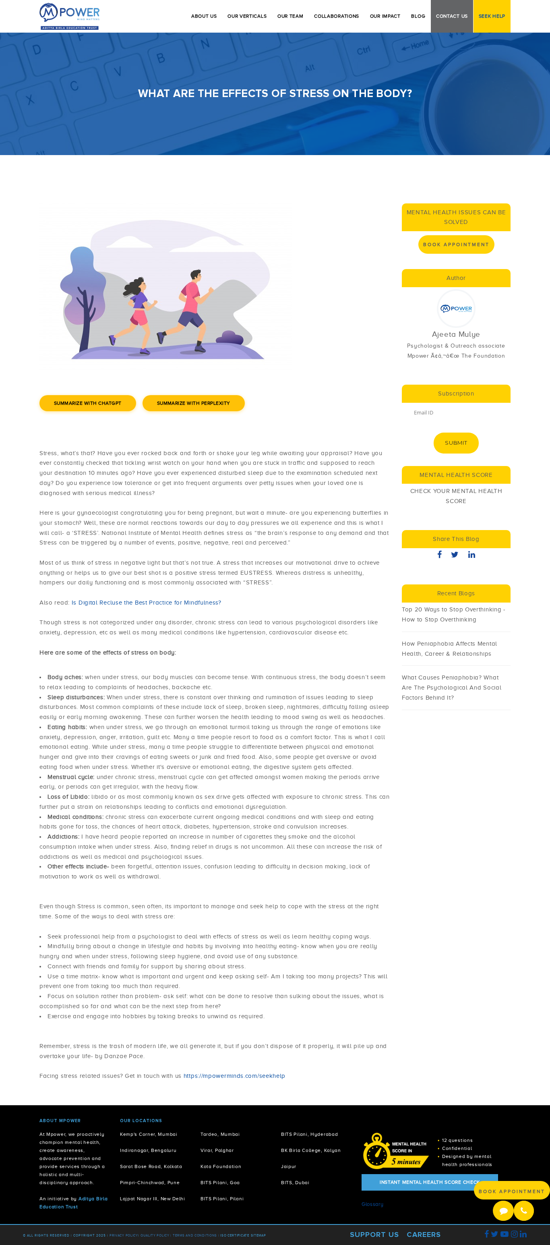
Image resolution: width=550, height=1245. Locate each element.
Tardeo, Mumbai (220, 1134)
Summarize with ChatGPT (88, 403)
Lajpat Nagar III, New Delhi (152, 1198)
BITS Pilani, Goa (220, 1182)
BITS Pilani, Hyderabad (309, 1134)
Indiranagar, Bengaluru (148, 1150)
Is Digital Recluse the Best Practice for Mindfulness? (146, 602)
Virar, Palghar (217, 1150)
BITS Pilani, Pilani (222, 1198)
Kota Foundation (221, 1166)
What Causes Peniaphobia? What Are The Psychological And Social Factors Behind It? (451, 687)
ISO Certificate (235, 1235)
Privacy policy (124, 1235)
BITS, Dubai (295, 1182)
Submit (456, 442)
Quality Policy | (156, 1235)
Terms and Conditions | (196, 1235)
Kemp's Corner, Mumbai (149, 1134)
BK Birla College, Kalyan (311, 1150)
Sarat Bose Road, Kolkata (151, 1166)
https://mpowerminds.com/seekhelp (234, 1076)
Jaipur (288, 1166)
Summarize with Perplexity (193, 403)
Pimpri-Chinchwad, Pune (150, 1182)
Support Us (374, 1234)
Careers (424, 1234)
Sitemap (258, 1235)
